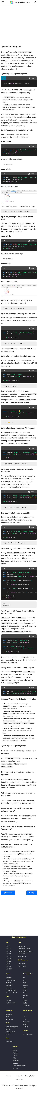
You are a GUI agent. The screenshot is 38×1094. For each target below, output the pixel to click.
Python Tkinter (11, 1003)
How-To (15, 1068)
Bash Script (9, 1042)
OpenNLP (9, 985)
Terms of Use (19, 1079)
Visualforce (22, 954)
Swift (25, 1003)
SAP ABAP (9, 959)
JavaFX (8, 1000)
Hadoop (9, 977)
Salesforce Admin (24, 949)
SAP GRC (9, 969)
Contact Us (19, 1076)
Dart (24, 983)
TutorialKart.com (22, 2)
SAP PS (8, 956)
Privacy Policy (29, 1076)
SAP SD (8, 954)
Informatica (22, 956)
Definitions (16, 1060)
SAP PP (8, 964)
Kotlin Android (10, 1032)
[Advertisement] (19, 25)
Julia (24, 990)
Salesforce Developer (25, 951)
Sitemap (8, 1076)
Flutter (7, 1029)
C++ (24, 980)
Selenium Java (28, 1034)
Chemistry (16, 1055)
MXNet (8, 983)
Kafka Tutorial (10, 980)
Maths (15, 1050)
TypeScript (27, 1005)
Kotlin (25, 993)
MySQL (7, 1017)
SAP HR (8, 951)
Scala (25, 1000)
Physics (15, 1053)
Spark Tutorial (11, 990)
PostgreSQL (9, 1019)
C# (24, 977)
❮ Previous (8, 893)
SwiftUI (7, 1034)
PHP (24, 1014)
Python (25, 995)
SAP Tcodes (22, 966)
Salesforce (21, 946)
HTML (25, 1017)
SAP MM (8, 961)
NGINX (25, 1024)
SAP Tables (22, 964)
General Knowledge (19, 1065)
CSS (24, 1019)
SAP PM (8, 966)
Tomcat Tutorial (11, 993)
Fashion (15, 1063)
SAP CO (8, 949)
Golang (25, 985)
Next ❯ (31, 893)
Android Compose (11, 1027)
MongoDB (8, 1014)
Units (14, 1058)
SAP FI (8, 946)
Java (25, 988)
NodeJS (25, 1027)
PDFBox (8, 988)
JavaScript (26, 1022)
